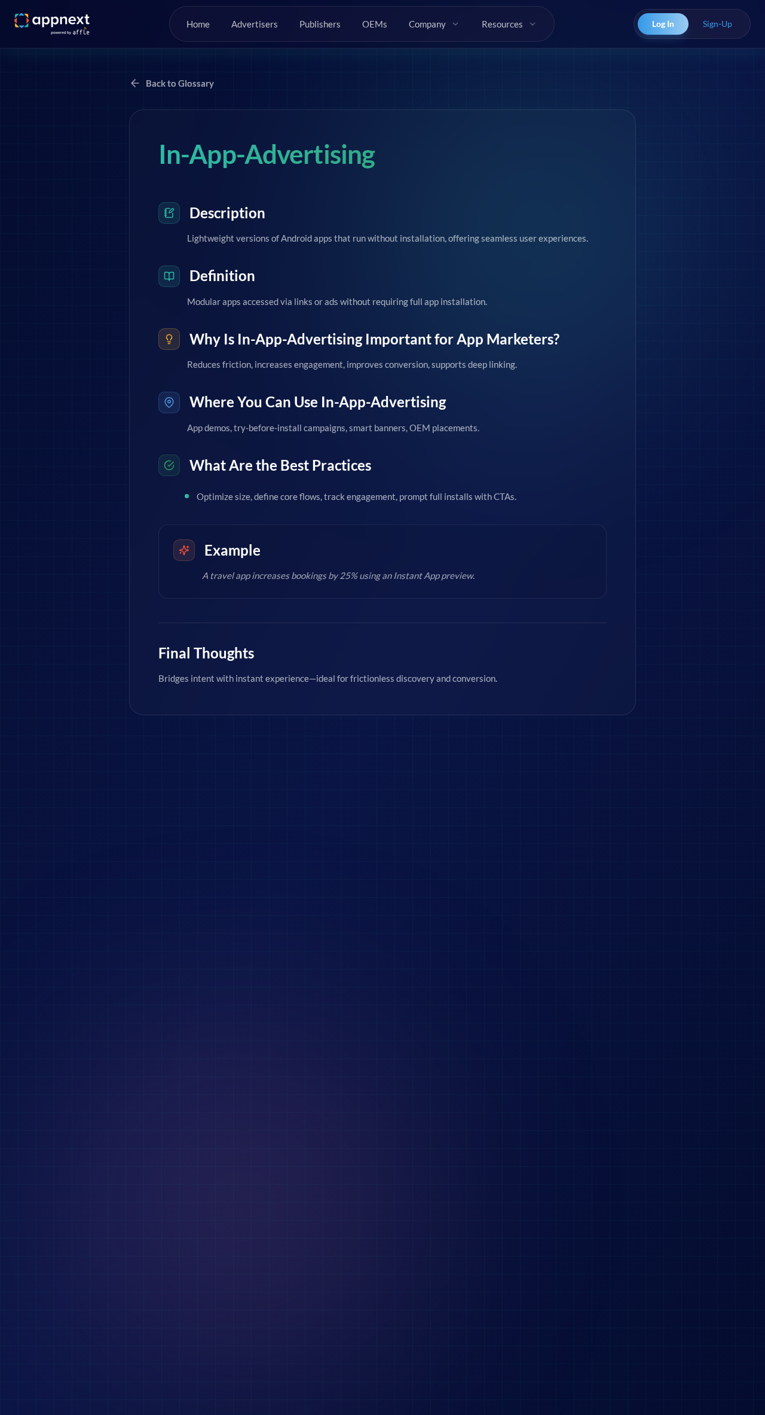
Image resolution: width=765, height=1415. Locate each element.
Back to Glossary (180, 83)
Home (198, 24)
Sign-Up (717, 24)
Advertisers (254, 24)
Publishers (320, 24)
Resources (502, 24)
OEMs (374, 24)
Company (427, 24)
